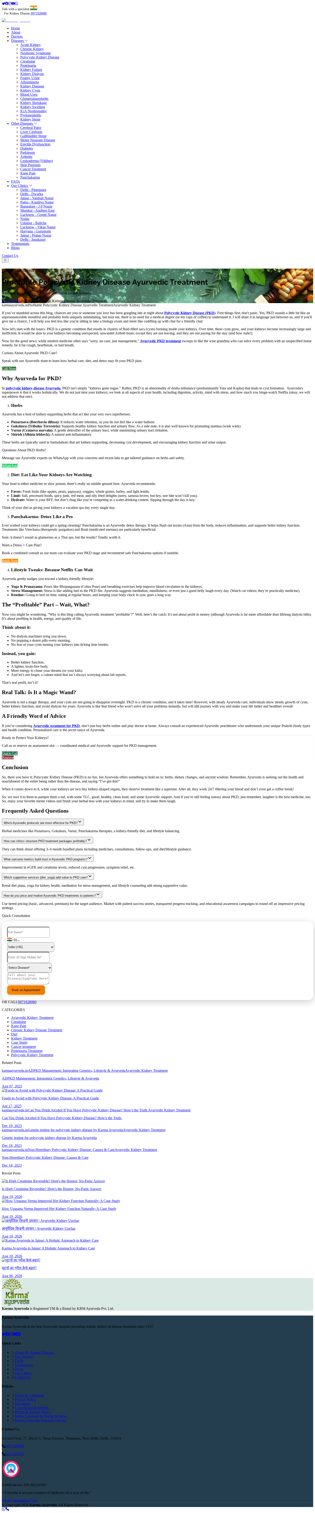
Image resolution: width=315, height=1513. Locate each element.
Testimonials (20, 244)
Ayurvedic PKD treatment (160, 341)
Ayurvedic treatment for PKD (56, 726)
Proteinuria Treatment (26, 1051)
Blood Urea (28, 94)
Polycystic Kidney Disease (39, 57)
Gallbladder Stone (33, 136)
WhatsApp (10, 466)
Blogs (15, 248)
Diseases (18, 41)
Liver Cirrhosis (31, 132)
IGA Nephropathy (33, 111)
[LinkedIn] (18, 1334)
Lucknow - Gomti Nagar (38, 215)
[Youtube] (13, 3)
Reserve (8, 757)
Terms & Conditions (29, 1395)
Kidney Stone (30, 119)
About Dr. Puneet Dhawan (34, 1352)
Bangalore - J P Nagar (36, 206)
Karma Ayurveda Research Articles (40, 1420)
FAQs (15, 181)
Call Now (9, 369)
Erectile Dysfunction (35, 144)
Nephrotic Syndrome (35, 53)
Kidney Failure (31, 70)
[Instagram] (10, 3)
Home (15, 28)
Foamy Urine (30, 78)
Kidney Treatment (24, 1038)
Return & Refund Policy (32, 1412)
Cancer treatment (23, 1047)
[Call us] (7, 1509)
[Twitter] (3, 3)
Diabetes (26, 148)
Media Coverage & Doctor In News (41, 1416)
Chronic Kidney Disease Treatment (36, 1030)
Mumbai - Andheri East (37, 210)
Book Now (10, 561)
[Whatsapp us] (4, 1509)
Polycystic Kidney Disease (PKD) (189, 313)
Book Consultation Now (20, 1500)
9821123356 (15, 1454)
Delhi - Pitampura (33, 190)
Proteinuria (28, 65)
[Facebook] (6, 3)
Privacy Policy (25, 1399)
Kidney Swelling (32, 107)
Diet (14, 1034)
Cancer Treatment (33, 169)
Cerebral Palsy (31, 128)
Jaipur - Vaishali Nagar (36, 198)
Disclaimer (22, 1404)
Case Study (19, 1042)
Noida (24, 219)
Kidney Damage (32, 86)
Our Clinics (20, 186)
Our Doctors (24, 1357)
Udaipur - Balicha (33, 223)
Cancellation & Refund (31, 1408)
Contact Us (10, 256)
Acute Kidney (30, 45)
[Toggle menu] (5, 260)
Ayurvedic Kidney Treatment (32, 1018)
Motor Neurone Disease (37, 140)
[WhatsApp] (16, 3)
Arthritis (26, 157)
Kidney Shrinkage (33, 103)
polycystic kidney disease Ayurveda (33, 388)
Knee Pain (28, 173)
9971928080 (39, 13)
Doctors (17, 36)
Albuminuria (29, 82)
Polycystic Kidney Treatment (32, 1055)
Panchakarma (30, 177)
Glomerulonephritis (34, 99)
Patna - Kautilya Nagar (37, 202)
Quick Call (10, 753)
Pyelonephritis (30, 115)
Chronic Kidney (32, 49)
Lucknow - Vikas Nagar (38, 227)
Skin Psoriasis (30, 165)
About (15, 32)
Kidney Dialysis (32, 74)
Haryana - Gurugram (35, 231)
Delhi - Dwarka (31, 194)
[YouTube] (15, 1334)
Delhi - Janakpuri (32, 239)
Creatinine (27, 61)
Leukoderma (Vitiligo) (36, 161)
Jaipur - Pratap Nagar (35, 235)
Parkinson (27, 152)
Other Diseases (22, 123)
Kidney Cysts (30, 90)
